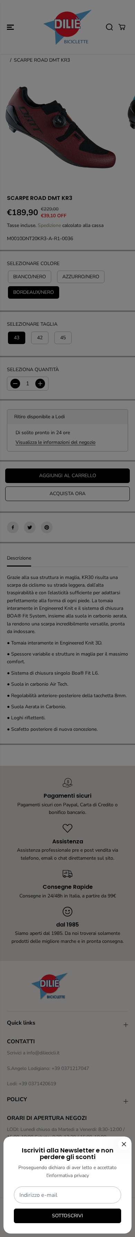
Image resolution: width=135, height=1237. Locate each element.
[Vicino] (124, 1144)
